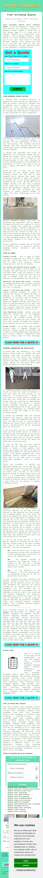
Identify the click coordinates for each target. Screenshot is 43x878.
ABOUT (25, 11)
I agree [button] (25, 861)
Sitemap (5, 854)
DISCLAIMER (37, 11)
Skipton (6, 612)
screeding (17, 727)
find (9, 707)
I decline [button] (26, 865)
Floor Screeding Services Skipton (17, 753)
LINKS (21, 11)
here (20, 750)
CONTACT (31, 11)
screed (30, 158)
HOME (16, 11)
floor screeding (32, 744)
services (13, 636)
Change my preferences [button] (25, 870)
